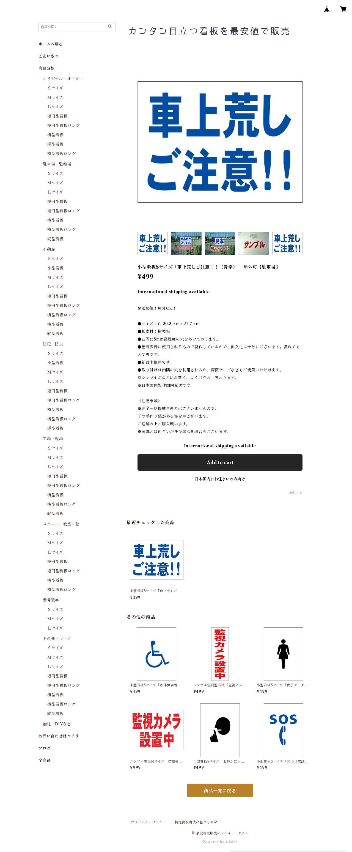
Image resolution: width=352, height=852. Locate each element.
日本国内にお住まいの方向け (220, 479)
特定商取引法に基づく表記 (196, 822)
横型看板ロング (61, 153)
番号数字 (51, 600)
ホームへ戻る (50, 44)
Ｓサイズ (55, 88)
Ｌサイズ (55, 106)
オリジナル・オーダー (63, 78)
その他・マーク (57, 638)
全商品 (44, 760)
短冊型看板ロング (63, 125)
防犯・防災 (53, 344)
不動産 (49, 249)
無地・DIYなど (57, 724)
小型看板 (55, 268)
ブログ (44, 748)
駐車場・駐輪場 (57, 164)
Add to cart (220, 462)
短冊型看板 (57, 116)
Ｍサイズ (55, 97)
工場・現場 (53, 438)
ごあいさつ (48, 56)
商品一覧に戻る (220, 790)
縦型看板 (55, 144)
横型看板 (55, 134)
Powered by (214, 842)
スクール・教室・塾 (61, 524)
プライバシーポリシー (148, 822)
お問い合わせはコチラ (58, 736)
